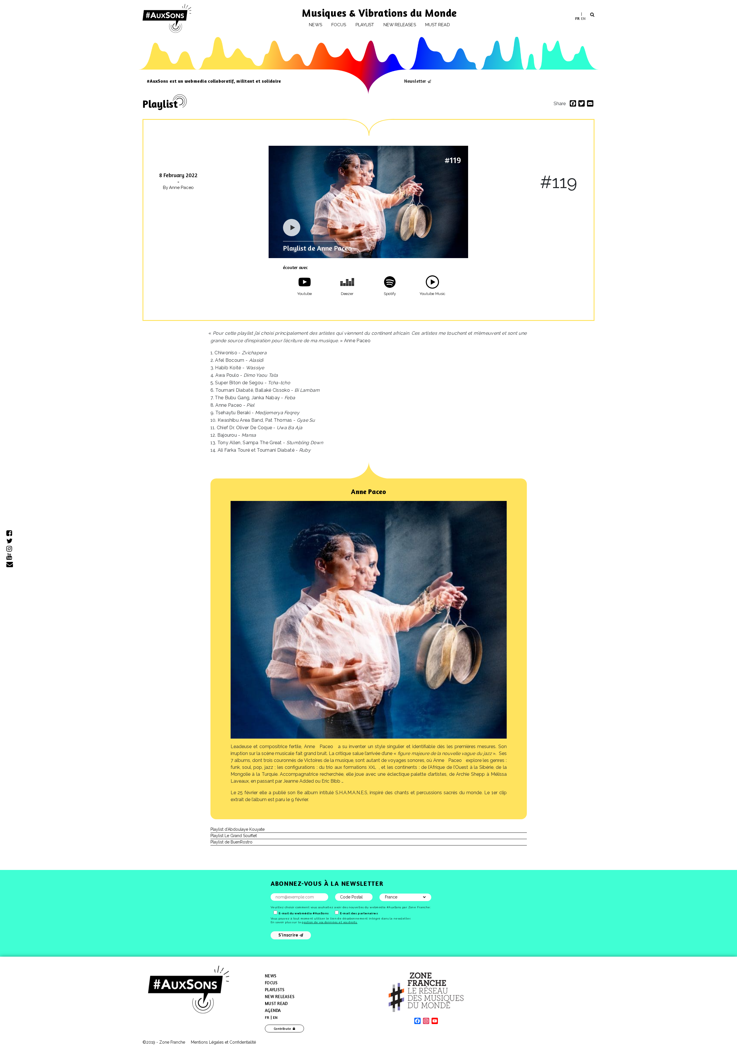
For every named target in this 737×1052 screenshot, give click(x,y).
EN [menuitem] (583, 18)
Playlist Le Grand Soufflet (233, 835)
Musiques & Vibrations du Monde (379, 13)
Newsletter (415, 81)
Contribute (282, 1028)
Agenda (273, 1010)
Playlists (274, 989)
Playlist (365, 24)
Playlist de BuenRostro (231, 842)
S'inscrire (288, 935)
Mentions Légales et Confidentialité (223, 1042)
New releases (399, 24)
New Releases (280, 996)
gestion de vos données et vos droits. (329, 922)
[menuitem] (577, 18)
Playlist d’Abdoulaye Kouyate (237, 829)
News (315, 24)
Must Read (437, 24)
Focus (338, 24)
